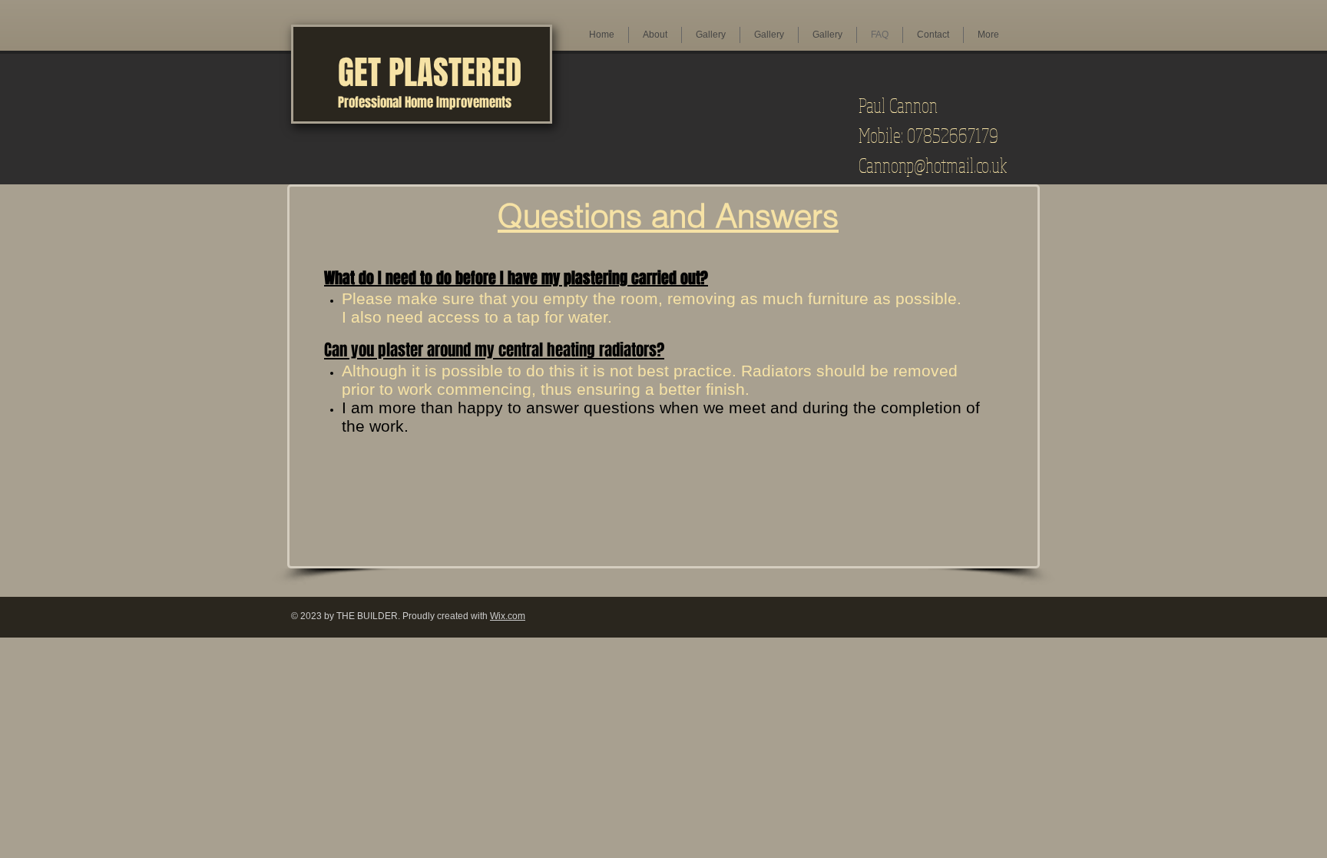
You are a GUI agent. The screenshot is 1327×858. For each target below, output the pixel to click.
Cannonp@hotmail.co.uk (933, 164)
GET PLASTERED (429, 72)
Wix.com (507, 616)
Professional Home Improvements (424, 102)
